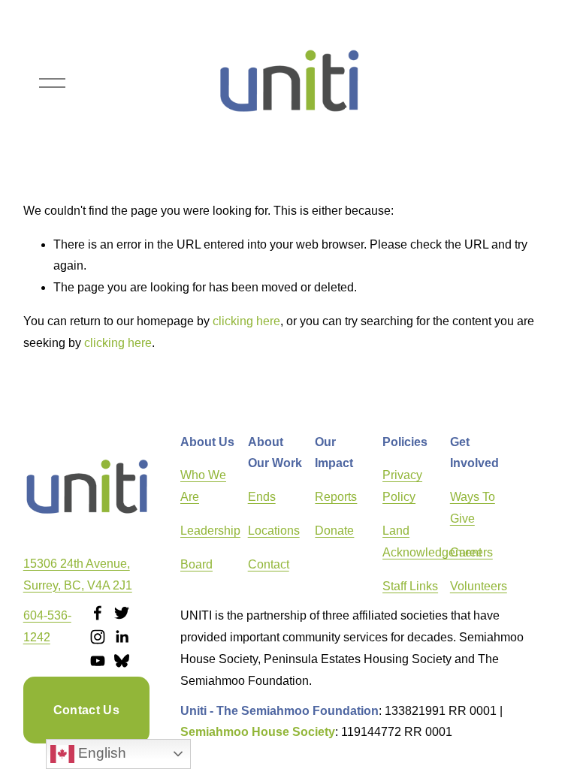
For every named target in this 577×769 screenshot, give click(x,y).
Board (196, 564)
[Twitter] (121, 612)
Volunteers (478, 586)
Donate (334, 530)
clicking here (246, 321)
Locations (274, 530)
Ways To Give (472, 507)
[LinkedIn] (121, 636)
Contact (268, 564)
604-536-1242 (47, 626)
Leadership (210, 530)
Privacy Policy (402, 486)
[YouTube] (97, 660)
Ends (262, 496)
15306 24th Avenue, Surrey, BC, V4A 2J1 (77, 574)
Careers (471, 552)
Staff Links (410, 586)
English (100, 753)
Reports (336, 496)
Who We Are (203, 486)
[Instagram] (97, 636)
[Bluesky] (121, 660)
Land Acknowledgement (432, 541)
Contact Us (86, 710)
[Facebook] (97, 612)
